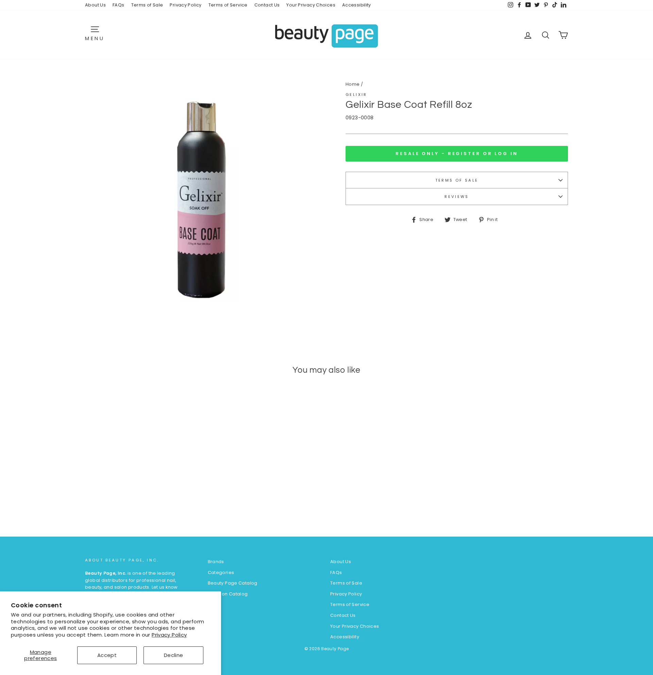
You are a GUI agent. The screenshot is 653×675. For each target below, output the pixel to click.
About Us (95, 5)
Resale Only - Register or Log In (457, 153)
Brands (216, 561)
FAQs (118, 5)
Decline (173, 655)
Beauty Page (335, 649)
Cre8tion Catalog (228, 594)
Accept (107, 655)
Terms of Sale (147, 5)
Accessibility (356, 5)
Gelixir (356, 94)
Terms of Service (228, 5)
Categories (221, 572)
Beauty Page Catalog (232, 583)
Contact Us (267, 5)
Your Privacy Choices (310, 5)
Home (353, 84)
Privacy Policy (169, 634)
